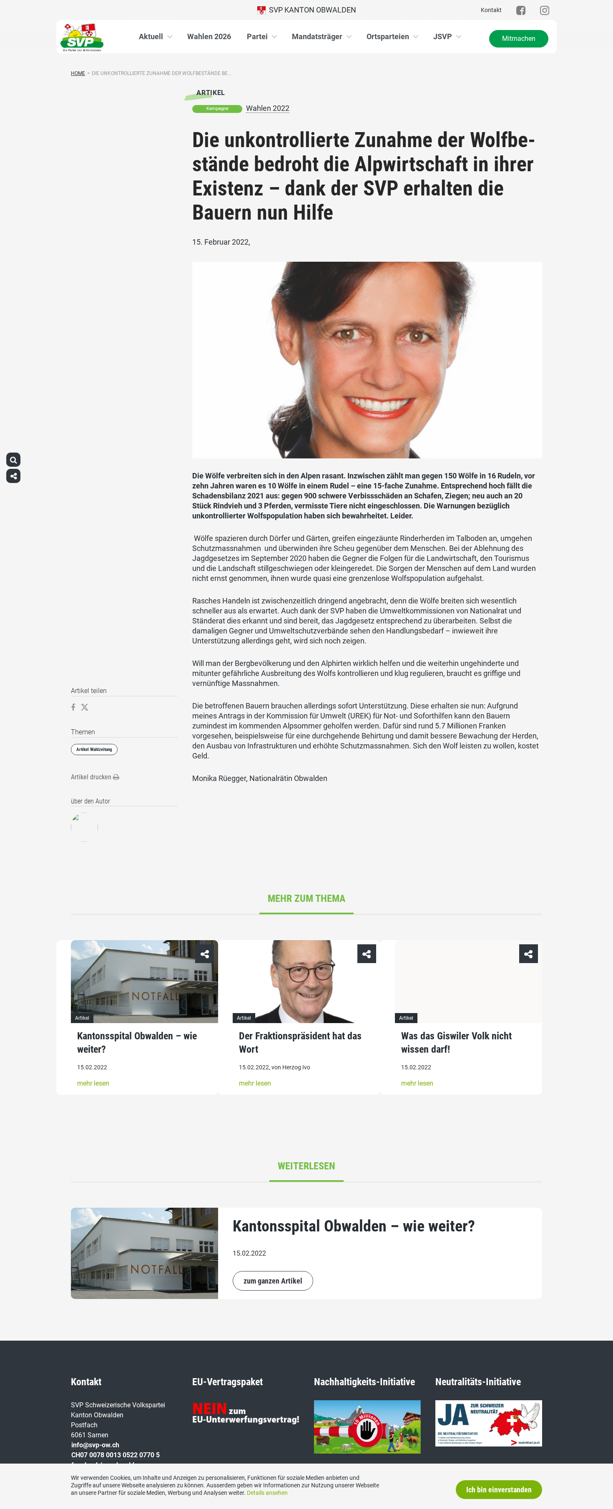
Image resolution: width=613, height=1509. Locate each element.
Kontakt (491, 10)
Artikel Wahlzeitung (94, 749)
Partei (257, 36)
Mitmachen (518, 39)
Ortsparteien (388, 36)
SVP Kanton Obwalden (311, 9)
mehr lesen (93, 1083)
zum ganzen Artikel (273, 1280)
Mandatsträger (317, 36)
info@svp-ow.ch (95, 1445)
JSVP (442, 36)
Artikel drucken (92, 777)
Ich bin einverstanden (499, 1489)
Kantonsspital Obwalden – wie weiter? (354, 1226)
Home (78, 73)
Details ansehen (267, 1492)
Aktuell (151, 36)
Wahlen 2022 (267, 108)
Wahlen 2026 (209, 36)
